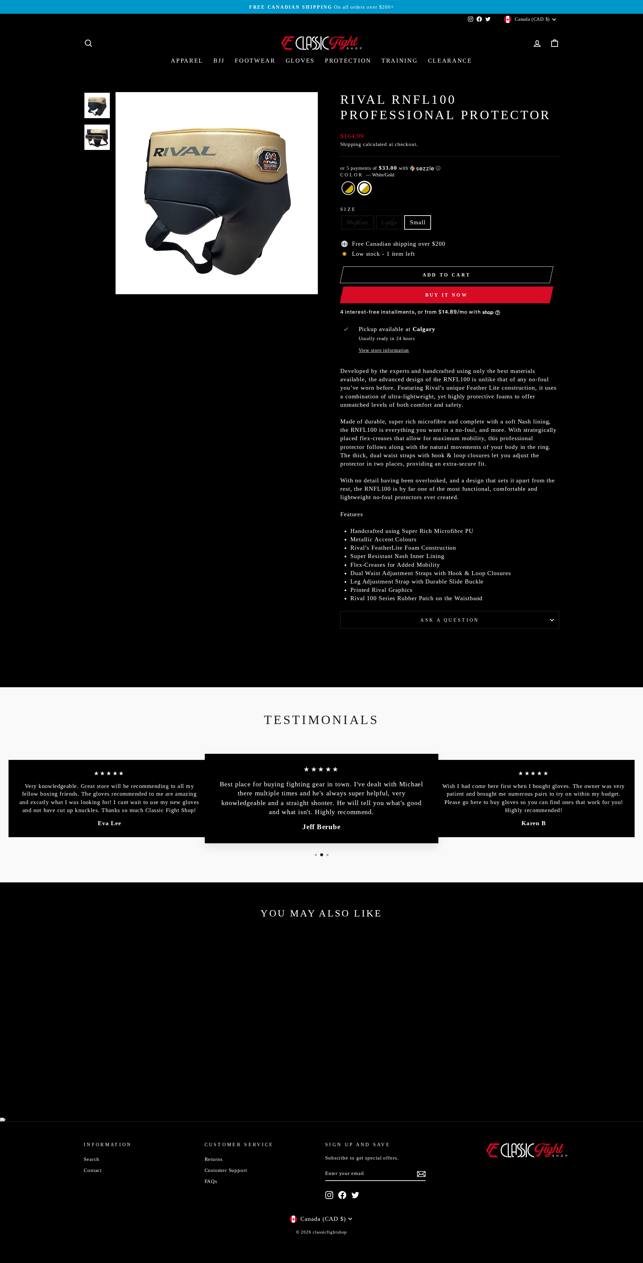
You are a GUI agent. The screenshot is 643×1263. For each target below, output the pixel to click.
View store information (384, 350)
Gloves (300, 60)
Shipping (350, 144)
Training (399, 60)
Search (91, 1159)
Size (348, 209)
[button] (449, 168)
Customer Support (226, 1170)
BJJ (219, 60)
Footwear (255, 60)
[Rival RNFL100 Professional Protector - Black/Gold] (136, 1078)
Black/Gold (348, 188)
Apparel (187, 60)
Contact (93, 1170)
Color (367, 174)
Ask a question (449, 620)
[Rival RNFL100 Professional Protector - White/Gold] (145, 1078)
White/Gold (364, 188)
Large (389, 222)
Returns (214, 1159)
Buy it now (446, 295)
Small (418, 222)
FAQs (211, 1181)
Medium (358, 222)
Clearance (450, 60)
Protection (348, 60)
